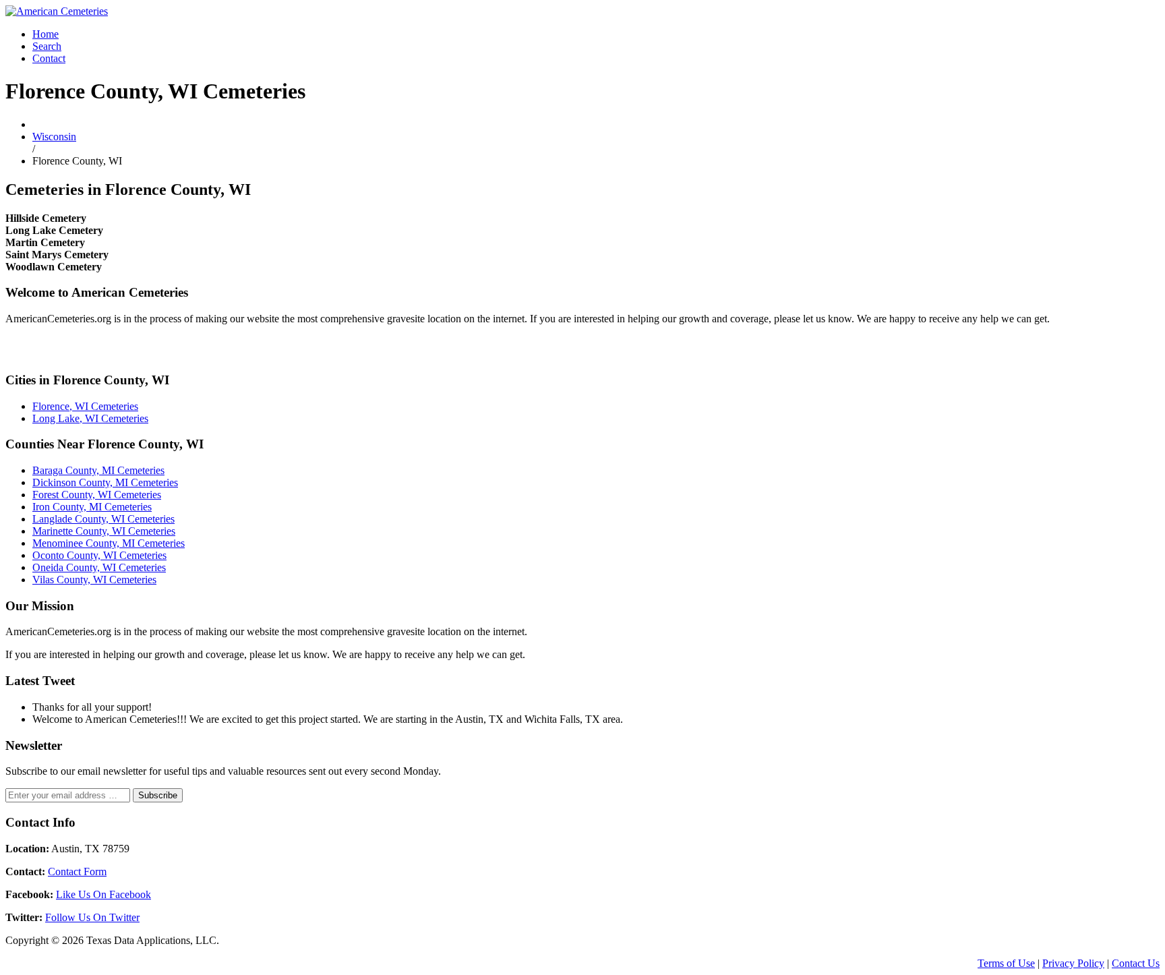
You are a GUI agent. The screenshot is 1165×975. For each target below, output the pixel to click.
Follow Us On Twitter (92, 917)
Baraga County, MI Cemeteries (98, 470)
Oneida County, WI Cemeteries (99, 567)
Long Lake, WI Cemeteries (90, 418)
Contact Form (77, 871)
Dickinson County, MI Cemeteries (105, 482)
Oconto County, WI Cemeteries (99, 555)
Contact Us (1136, 963)
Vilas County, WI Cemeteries (94, 579)
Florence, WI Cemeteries (85, 406)
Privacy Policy (1073, 963)
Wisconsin (54, 136)
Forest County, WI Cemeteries (96, 494)
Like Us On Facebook (103, 894)
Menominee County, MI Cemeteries (108, 543)
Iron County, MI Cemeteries (92, 506)
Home (45, 34)
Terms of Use (1006, 963)
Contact (48, 58)
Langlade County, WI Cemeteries (103, 519)
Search (46, 46)
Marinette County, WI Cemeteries (103, 531)
